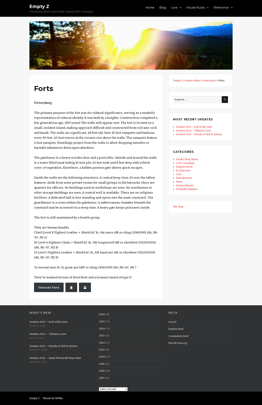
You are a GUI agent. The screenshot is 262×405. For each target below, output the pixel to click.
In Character (183, 170)
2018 (102, 370)
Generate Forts (48, 287)
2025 (102, 321)
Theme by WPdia (53, 398)
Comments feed (178, 336)
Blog (162, 7)
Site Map (178, 206)
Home (150, 7)
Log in (172, 321)
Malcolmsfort (184, 178)
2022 (102, 342)
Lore (174, 7)
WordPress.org (177, 343)
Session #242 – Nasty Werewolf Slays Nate (55, 358)
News (179, 181)
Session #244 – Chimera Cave (193, 130)
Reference (221, 7)
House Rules (195, 7)
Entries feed (175, 329)
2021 (102, 349)
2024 (102, 328)
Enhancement (184, 166)
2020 (102, 356)
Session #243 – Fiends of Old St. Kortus (199, 134)
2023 (102, 335)
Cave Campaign (185, 163)
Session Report (185, 185)
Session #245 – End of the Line (194, 126)
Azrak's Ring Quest (187, 159)
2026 (102, 314)
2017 (101, 378)
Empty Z (39, 6)
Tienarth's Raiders (186, 189)
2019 (101, 363)
